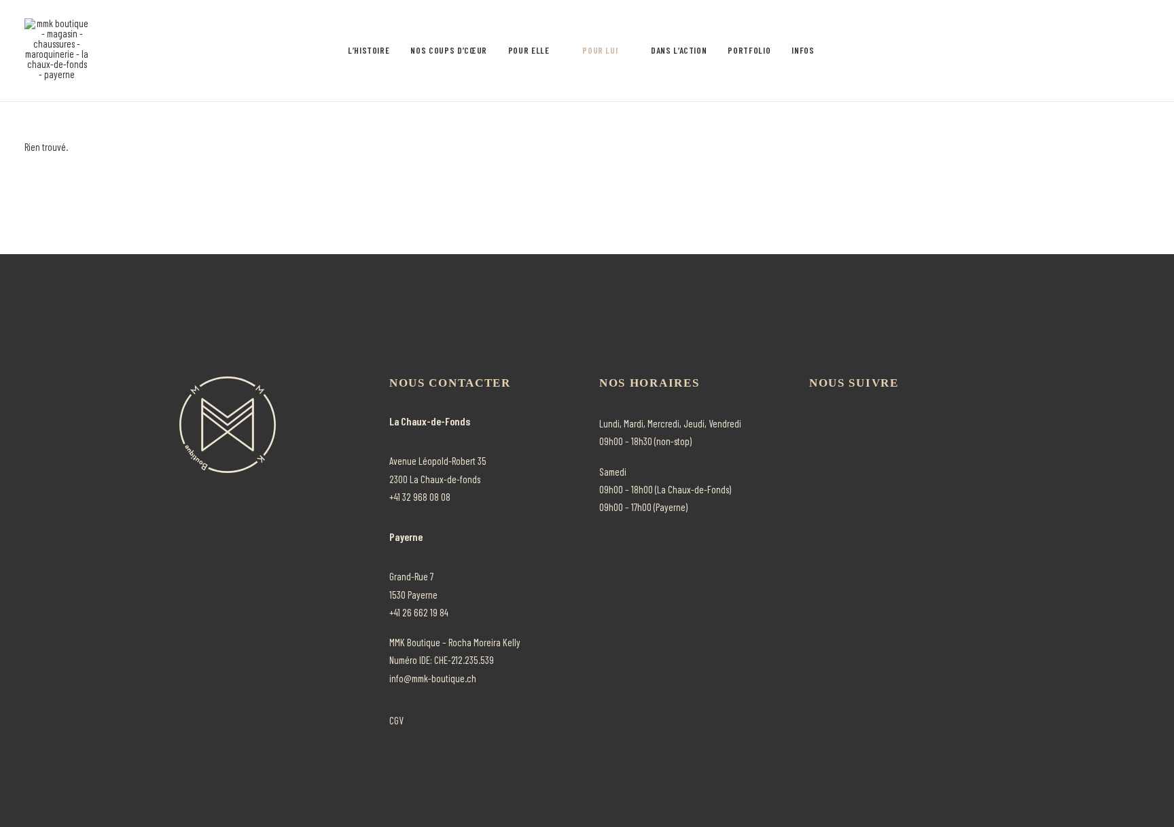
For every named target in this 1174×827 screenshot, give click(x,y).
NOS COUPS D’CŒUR (448, 50)
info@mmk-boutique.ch (432, 678)
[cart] (1140, 50)
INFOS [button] (802, 50)
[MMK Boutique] (56, 50)
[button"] (814, 421)
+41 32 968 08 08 (419, 497)
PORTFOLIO (749, 50)
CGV (396, 720)
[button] (1047, 50)
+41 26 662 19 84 (418, 612)
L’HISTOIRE (369, 50)
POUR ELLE (529, 50)
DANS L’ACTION (679, 50)
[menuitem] (368, 50)
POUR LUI (600, 50)
